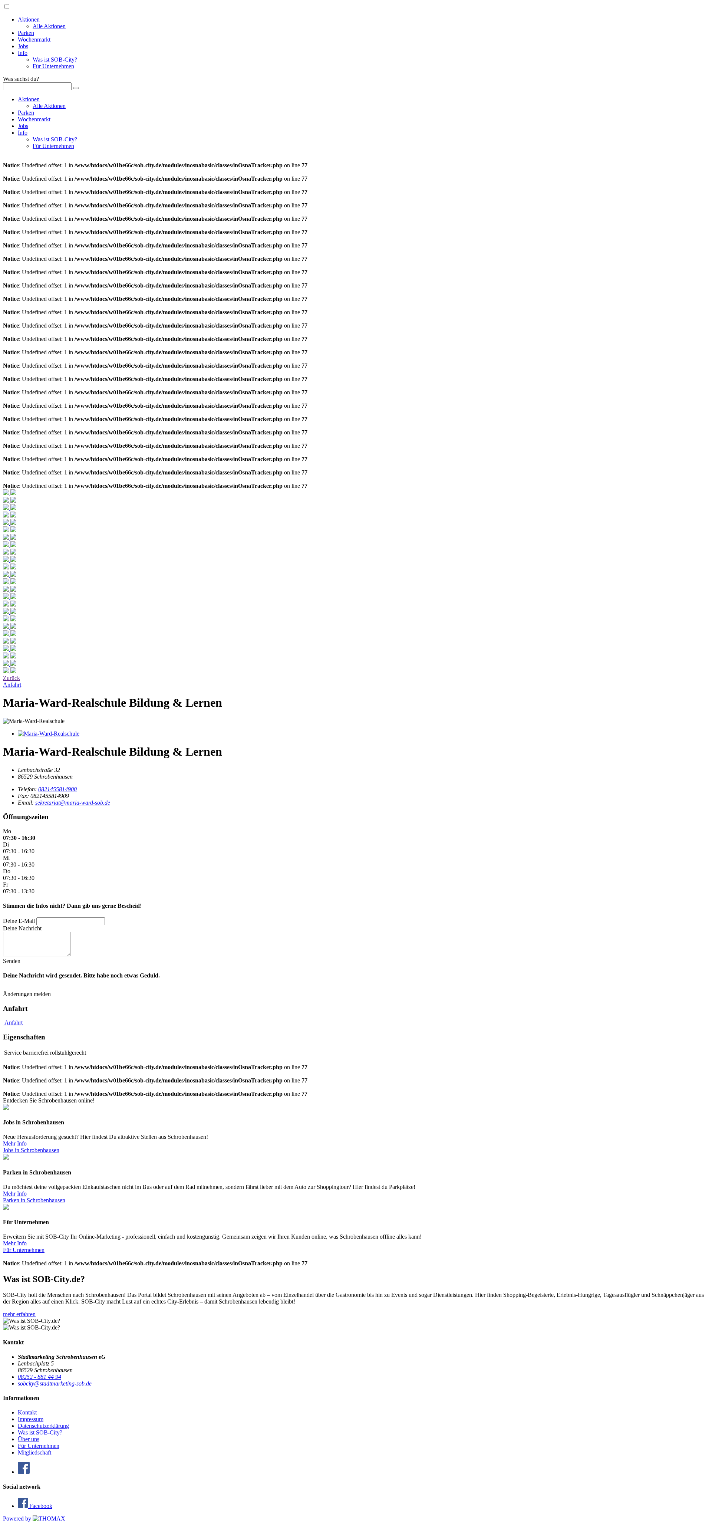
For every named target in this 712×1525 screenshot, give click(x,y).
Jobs (23, 46)
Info (22, 53)
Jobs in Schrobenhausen (31, 1150)
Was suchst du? (21, 79)
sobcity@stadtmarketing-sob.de (55, 1383)
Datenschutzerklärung (43, 1426)
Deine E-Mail (19, 921)
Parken (26, 33)
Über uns (28, 1439)
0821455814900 (57, 789)
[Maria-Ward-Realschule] (48, 733)
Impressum (30, 1419)
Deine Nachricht (22, 928)
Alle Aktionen (49, 26)
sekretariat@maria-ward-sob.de (72, 802)
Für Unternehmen (53, 66)
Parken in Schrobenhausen (34, 1200)
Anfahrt (13, 1022)
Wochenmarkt (34, 39)
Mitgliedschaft (34, 1452)
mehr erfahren (19, 1314)
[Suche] (76, 88)
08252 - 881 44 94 (39, 1377)
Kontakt (27, 1412)
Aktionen (29, 19)
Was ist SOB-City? (55, 59)
